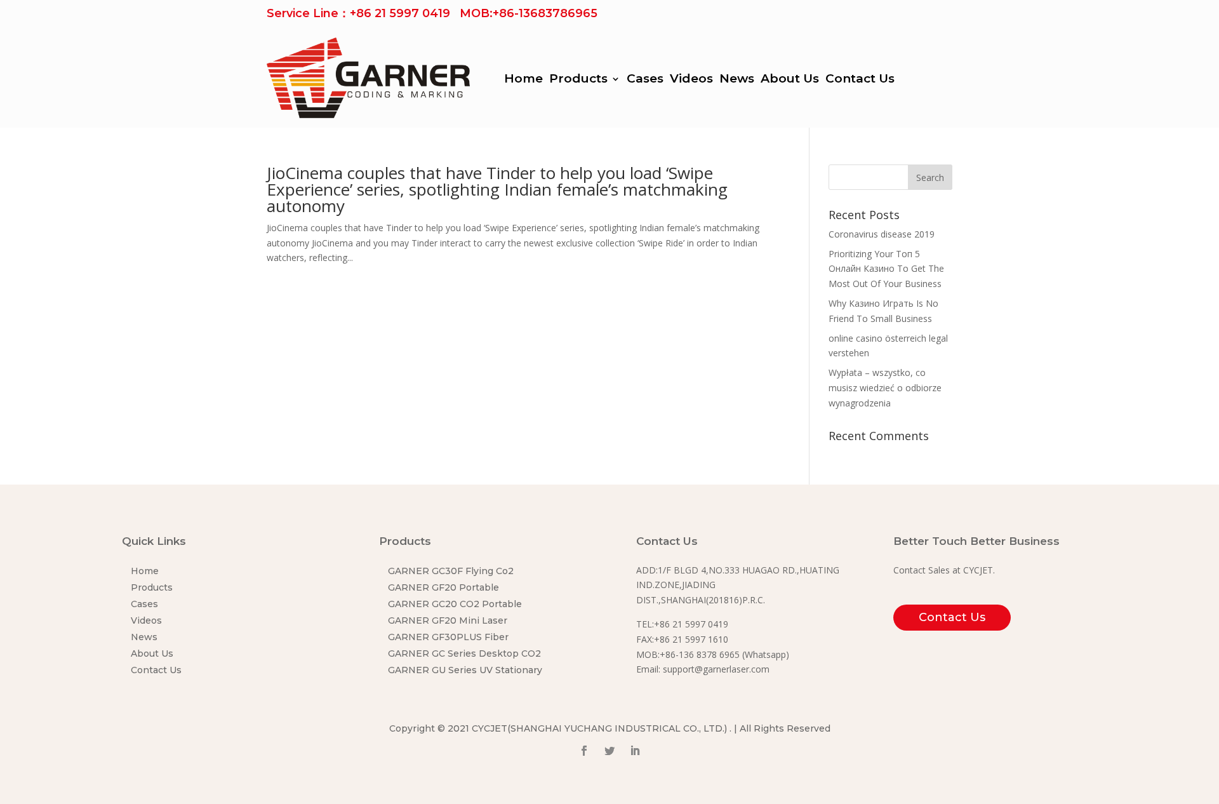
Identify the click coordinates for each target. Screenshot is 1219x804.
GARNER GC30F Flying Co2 (451, 571)
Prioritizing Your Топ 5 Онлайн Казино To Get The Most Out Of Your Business (886, 269)
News (736, 80)
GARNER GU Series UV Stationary (465, 670)
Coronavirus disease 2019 (882, 234)
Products (578, 80)
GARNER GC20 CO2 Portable (455, 604)
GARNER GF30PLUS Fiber (448, 637)
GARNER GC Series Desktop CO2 (464, 653)
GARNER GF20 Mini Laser (447, 620)
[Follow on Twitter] (609, 750)
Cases (645, 80)
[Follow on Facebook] (584, 750)
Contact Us (860, 80)
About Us (790, 80)
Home (523, 80)
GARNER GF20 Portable (443, 587)
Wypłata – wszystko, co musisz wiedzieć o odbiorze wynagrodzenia (885, 387)
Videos (691, 80)
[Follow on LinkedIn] (635, 750)
